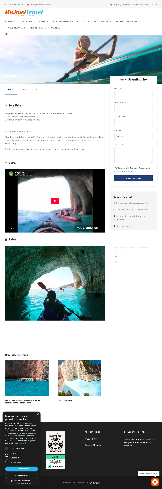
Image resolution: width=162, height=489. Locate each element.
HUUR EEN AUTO (38, 27)
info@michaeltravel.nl (41, 4)
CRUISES (41, 21)
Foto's (37, 89)
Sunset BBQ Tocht (65, 400)
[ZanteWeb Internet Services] (95, 482)
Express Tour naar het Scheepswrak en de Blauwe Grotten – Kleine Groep (22, 401)
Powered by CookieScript (21, 484)
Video (24, 89)
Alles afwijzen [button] (21, 475)
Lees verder (22, 443)
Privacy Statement (123, 171)
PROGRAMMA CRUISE (126, 21)
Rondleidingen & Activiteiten (69, 21)
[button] (21, 481)
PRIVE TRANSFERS (16, 27)
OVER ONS (26, 21)
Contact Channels (93, 445)
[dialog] (21, 449)
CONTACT (56, 27)
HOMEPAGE (11, 21)
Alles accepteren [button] (21, 469)
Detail (11, 89)
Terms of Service (138, 168)
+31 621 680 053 (15, 4)
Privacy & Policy (92, 439)
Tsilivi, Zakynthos (140, 4)
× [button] (38, 414)
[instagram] (156, 4)
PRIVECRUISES (101, 21)
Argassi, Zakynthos (122, 4)
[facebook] (152, 4)
